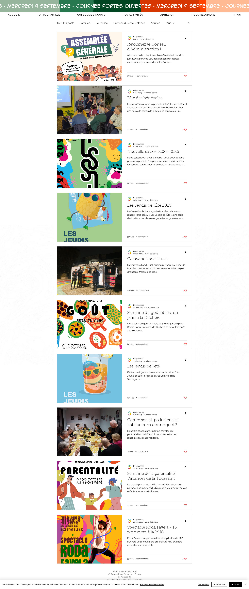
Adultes (155, 22)
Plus (168, 22)
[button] (91, 15)
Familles (85, 22)
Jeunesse (102, 22)
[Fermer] (245, 584)
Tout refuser (219, 584)
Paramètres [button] (203, 584)
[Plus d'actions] (186, 37)
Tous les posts (65, 22)
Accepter (236, 584)
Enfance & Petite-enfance (129, 22)
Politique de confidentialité (152, 584)
